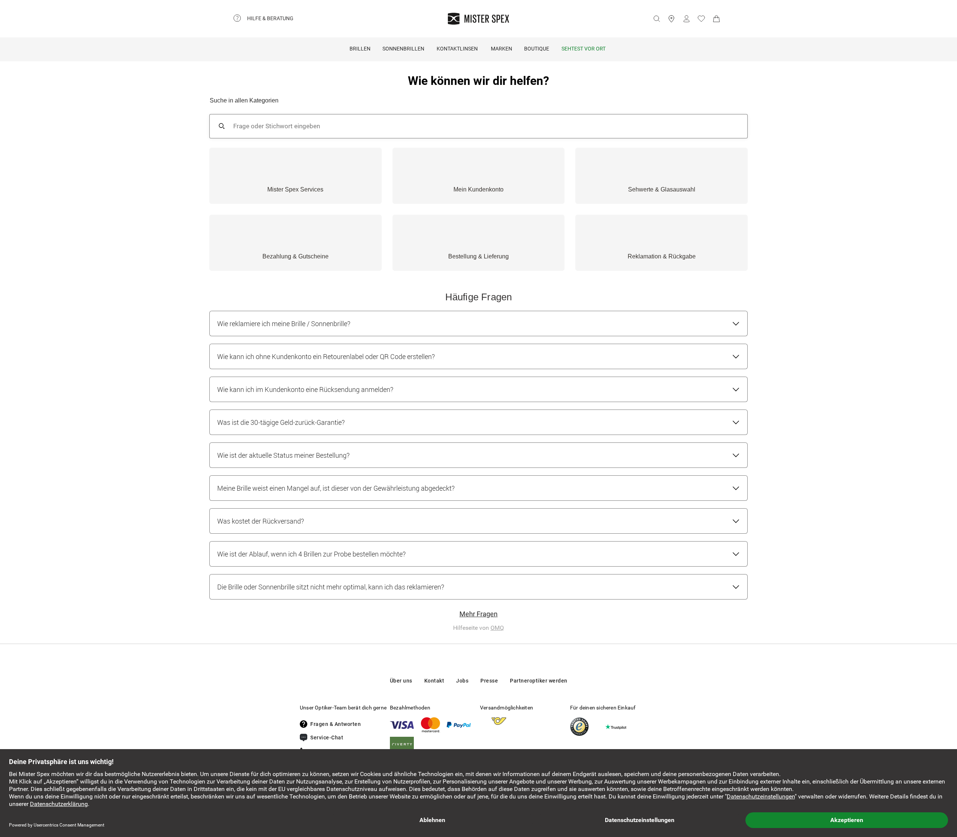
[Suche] (656, 18)
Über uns (401, 681)
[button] (295, 176)
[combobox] (482, 126)
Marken (501, 49)
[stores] (671, 18)
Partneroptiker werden (538, 681)
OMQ (497, 627)
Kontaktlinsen (457, 49)
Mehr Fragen (478, 614)
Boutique (536, 49)
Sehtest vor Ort (583, 49)
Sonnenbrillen (403, 49)
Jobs (462, 681)
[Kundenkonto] (686, 18)
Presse (489, 681)
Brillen (360, 49)
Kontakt (434, 681)
